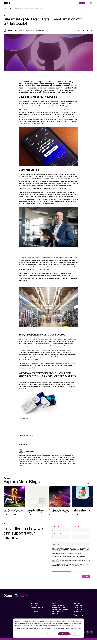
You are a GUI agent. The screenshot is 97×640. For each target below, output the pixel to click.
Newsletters (78, 611)
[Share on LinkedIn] (83, 30)
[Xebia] (7, 3)
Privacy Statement (58, 605)
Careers (72, 3)
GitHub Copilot (64, 106)
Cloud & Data (38, 3)
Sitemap (55, 613)
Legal (54, 603)
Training (68, 3)
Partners (60, 3)
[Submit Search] (87, 3)
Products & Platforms (48, 3)
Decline (76, 633)
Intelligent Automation (28, 3)
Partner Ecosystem (37, 607)
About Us (77, 603)
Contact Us (78, 607)
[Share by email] (87, 30)
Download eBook (24, 418)
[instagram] (91, 632)
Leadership (78, 605)
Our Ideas (34, 611)
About (76, 3)
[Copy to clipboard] (91, 30)
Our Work (34, 609)
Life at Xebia (78, 609)
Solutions (64, 3)
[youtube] (87, 632)
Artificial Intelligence (17, 3)
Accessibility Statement (60, 609)
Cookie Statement (58, 607)
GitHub (31, 435)
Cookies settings (51, 633)
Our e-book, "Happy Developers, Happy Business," (49, 385)
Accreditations (57, 611)
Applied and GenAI (24, 435)
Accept (64, 633)
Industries (55, 3)
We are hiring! (78, 615)
